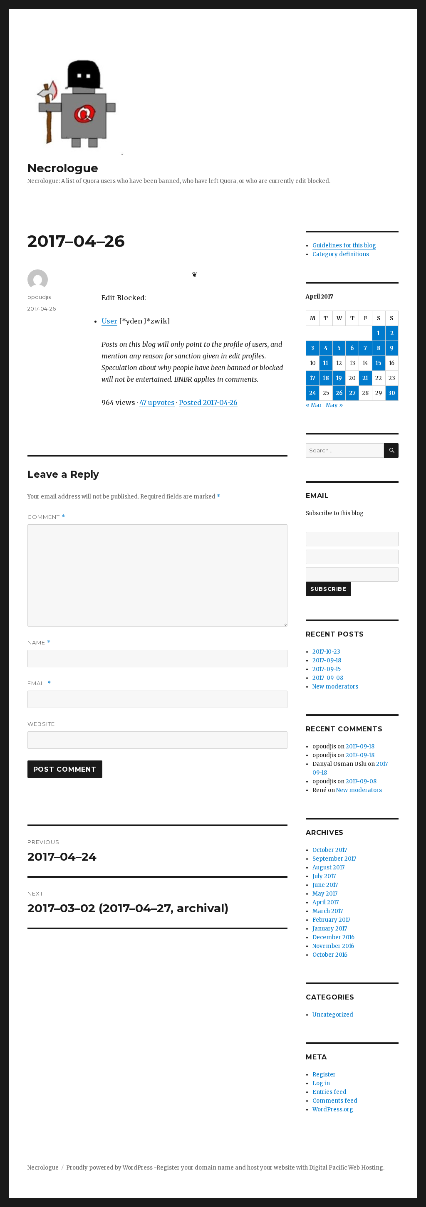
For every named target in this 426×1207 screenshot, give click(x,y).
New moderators (335, 686)
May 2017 (324, 893)
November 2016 (333, 946)
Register (324, 1074)
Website (41, 724)
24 (312, 393)
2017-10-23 (326, 651)
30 (392, 393)
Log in (321, 1083)
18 (326, 378)
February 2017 (331, 919)
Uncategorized (332, 1014)
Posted (208, 402)
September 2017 (334, 858)
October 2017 (329, 850)
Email (39, 683)
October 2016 (329, 954)
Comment (46, 517)
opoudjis (39, 297)
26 (339, 393)
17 (312, 378)
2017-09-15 (326, 669)
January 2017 (329, 928)
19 (339, 378)
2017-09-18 (326, 660)
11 (325, 363)
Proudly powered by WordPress (110, 1167)
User (109, 321)
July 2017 (324, 876)
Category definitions (340, 254)
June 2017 (325, 885)
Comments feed (334, 1100)
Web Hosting (365, 1167)
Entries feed (329, 1092)
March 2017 (327, 911)
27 (352, 393)
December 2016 (333, 937)
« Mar (314, 405)
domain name (214, 1167)
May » (334, 405)
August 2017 (328, 867)
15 (378, 363)
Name (39, 642)
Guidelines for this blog (344, 245)
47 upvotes (157, 402)
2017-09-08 (327, 677)
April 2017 (325, 902)
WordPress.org (332, 1109)
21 (365, 378)
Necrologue (62, 168)
